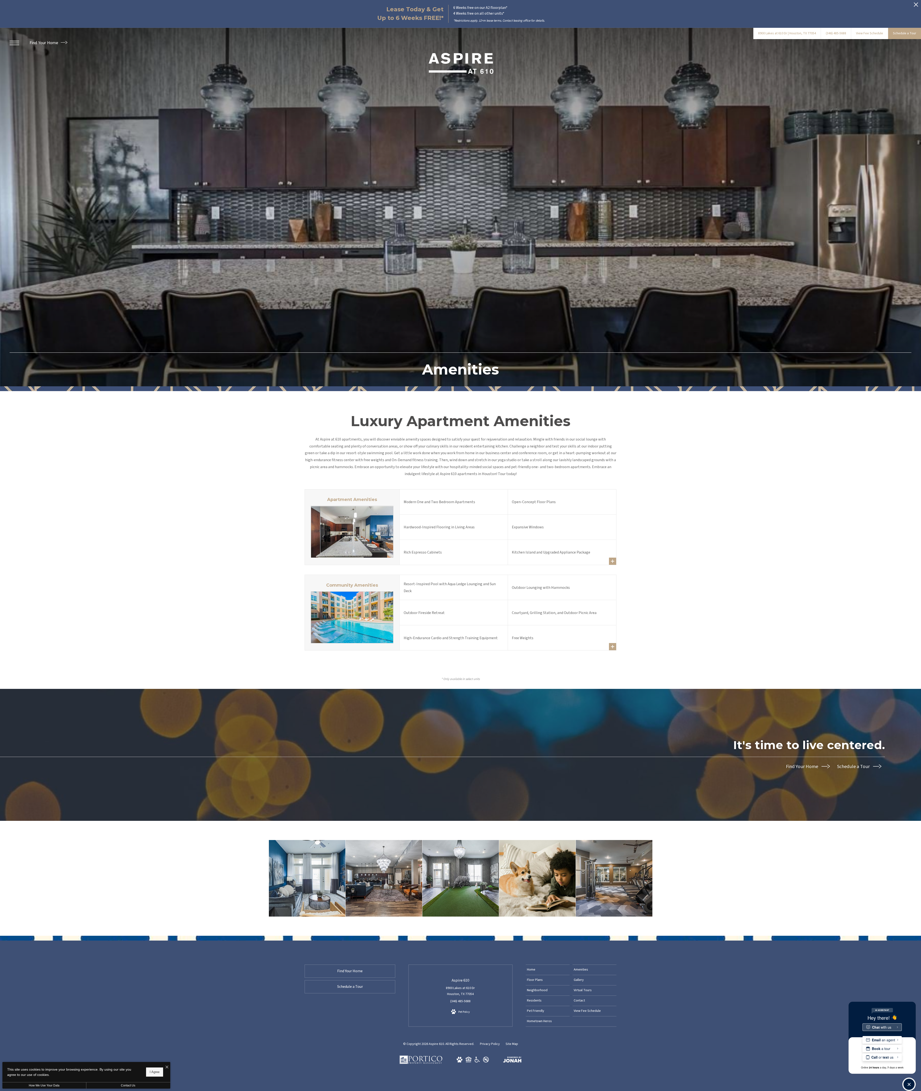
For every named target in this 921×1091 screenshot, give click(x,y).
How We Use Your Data (44, 1085)
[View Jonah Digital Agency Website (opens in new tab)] (512, 1061)
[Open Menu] (14, 43)
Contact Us (128, 1085)
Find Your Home (44, 43)
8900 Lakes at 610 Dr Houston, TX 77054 (460, 991)
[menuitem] (548, 970)
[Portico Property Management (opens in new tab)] (421, 1063)
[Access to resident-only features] (460, 878)
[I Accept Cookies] (166, 1067)
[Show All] (612, 561)
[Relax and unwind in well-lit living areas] (307, 878)
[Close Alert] (916, 6)
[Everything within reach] (384, 878)
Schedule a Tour (854, 766)
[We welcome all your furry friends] (537, 878)
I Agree (154, 1072)
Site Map (512, 1044)
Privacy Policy (490, 1044)
